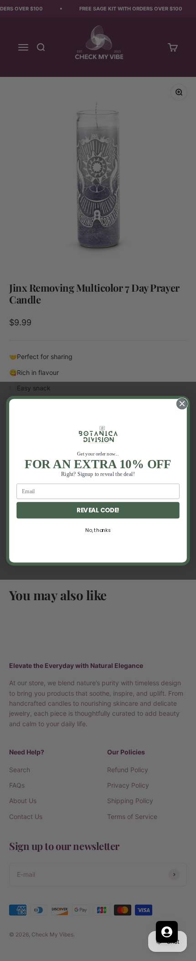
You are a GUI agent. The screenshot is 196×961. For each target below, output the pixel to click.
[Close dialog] (182, 403)
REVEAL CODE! (98, 510)
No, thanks (97, 529)
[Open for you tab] (167, 932)
